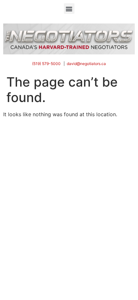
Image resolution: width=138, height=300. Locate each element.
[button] (69, 8)
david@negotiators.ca (86, 63)
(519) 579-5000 (46, 63)
